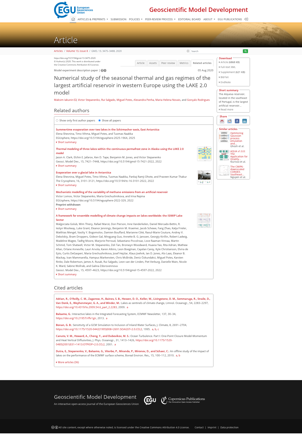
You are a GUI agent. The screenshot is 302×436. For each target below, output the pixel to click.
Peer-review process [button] (159, 19)
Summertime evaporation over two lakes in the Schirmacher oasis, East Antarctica (107, 129)
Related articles (202, 63)
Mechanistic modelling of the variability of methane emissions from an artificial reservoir (112, 192)
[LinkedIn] (244, 121)
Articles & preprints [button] (92, 19)
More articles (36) (68, 362)
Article (141, 63)
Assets (153, 63)
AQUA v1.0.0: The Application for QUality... (239, 155)
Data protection (229, 427)
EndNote (226, 82)
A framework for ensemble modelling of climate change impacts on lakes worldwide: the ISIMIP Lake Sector (119, 217)
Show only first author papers (77, 120)
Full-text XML (228, 67)
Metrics (184, 63)
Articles (58, 51)
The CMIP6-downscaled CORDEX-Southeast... (237, 170)
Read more (227, 109)
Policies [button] (135, 19)
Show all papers (111, 120)
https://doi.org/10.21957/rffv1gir (76, 318)
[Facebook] (237, 121)
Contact (199, 427)
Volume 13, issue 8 (77, 51)
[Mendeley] (222, 121)
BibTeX (225, 77)
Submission (118, 19)
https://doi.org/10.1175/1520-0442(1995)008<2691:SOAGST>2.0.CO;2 (99, 329)
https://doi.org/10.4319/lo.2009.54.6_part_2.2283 (86, 307)
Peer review (168, 63)
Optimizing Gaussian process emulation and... (236, 138)
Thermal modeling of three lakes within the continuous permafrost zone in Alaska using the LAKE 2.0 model (120, 151)
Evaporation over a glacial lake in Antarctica (83, 172)
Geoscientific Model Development (198, 9)
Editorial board (189, 19)
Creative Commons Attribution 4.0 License (164, 427)
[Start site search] (245, 51)
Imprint (212, 427)
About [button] (208, 19)
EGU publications (230, 19)
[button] (188, 51)
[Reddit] (229, 121)
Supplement (228, 72)
